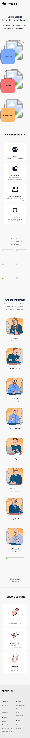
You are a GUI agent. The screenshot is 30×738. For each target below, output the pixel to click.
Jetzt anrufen (15, 666)
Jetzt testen (15, 620)
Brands (4, 708)
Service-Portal (20, 708)
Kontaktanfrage (20, 705)
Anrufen (18, 712)
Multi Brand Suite (15, 196)
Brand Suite (15, 175)
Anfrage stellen (15, 643)
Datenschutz (20, 728)
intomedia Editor (15, 217)
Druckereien (5, 712)
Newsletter (19, 715)
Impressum (19, 725)
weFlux (15, 156)
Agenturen (5, 705)
